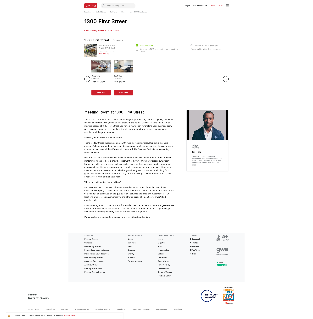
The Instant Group (82, 309)
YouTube (196, 250)
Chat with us (163, 261)
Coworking (89, 243)
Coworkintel (121, 309)
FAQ (160, 246)
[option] (101, 79)
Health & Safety (164, 276)
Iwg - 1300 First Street (138, 12)
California (113, 12)
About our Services (92, 265)
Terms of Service (165, 272)
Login (187, 5)
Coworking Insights (102, 309)
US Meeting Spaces (92, 246)
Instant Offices (33, 309)
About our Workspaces (94, 261)
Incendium (178, 309)
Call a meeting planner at (102, 30)
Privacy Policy (164, 265)
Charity (131, 254)
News (130, 246)
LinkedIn (195, 246)
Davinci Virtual (161, 309)
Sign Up (161, 243)
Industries (132, 243)
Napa (123, 12)
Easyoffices (50, 309)
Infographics (163, 250)
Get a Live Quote (200, 5)
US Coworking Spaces (93, 257)
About (130, 239)
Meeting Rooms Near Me (94, 272)
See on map (104, 53)
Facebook (196, 239)
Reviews (131, 250)
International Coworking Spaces (98, 254)
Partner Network (135, 261)
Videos (161, 254)
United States (101, 12)
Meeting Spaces (91, 239)
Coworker (64, 309)
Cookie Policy (163, 268)
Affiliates (131, 257)
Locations (87, 12)
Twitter (195, 243)
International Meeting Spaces (96, 250)
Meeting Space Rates (93, 268)
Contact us (162, 257)
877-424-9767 (217, 5)
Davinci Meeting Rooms (141, 309)
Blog (194, 254)
